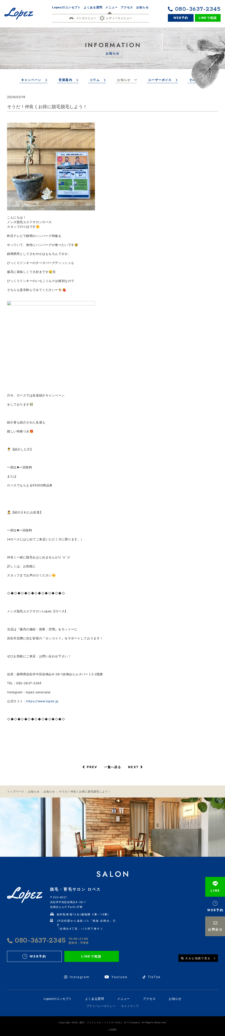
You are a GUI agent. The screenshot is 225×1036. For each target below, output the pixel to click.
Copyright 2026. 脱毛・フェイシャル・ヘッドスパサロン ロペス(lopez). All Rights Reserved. (112, 1022)
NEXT (133, 767)
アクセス (149, 998)
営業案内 (65, 80)
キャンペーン (31, 80)
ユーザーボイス (160, 80)
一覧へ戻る (112, 767)
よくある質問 (94, 998)
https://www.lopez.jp (42, 701)
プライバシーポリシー (101, 1006)
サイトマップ (130, 1006)
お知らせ (124, 80)
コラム (95, 80)
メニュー (123, 998)
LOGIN (112, 1029)
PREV (92, 767)
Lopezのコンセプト (58, 998)
